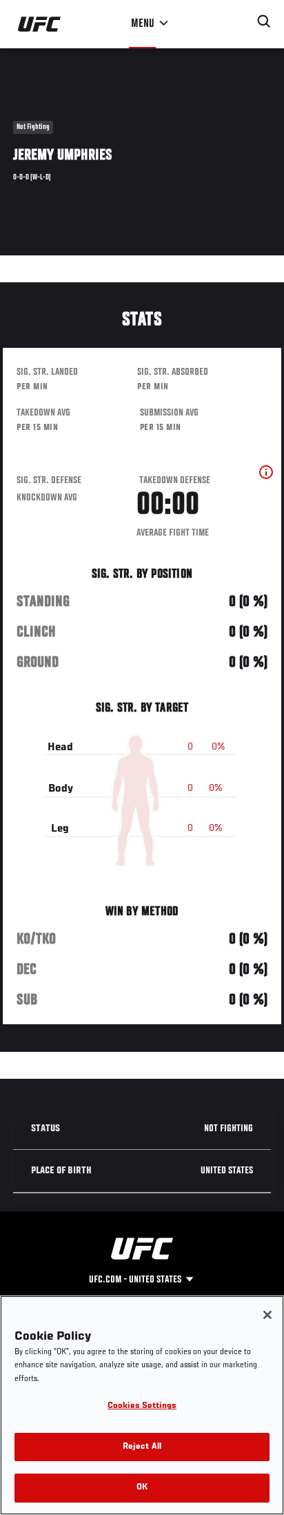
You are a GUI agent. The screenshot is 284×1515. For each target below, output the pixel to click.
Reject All (142, 1447)
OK (142, 1487)
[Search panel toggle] (264, 21)
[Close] (267, 1315)
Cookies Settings (142, 1406)
